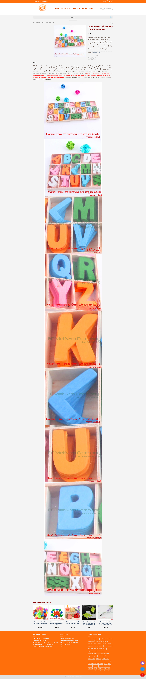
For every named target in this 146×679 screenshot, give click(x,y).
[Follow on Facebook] (104, 1)
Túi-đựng (100, 668)
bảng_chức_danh (97, 643)
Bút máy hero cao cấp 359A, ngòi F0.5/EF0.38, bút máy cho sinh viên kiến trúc (105, 624)
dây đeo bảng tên (92, 646)
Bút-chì (106, 641)
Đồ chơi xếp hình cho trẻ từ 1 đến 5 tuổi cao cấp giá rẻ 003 (56, 623)
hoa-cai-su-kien (91, 658)
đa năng (108, 670)
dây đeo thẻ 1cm (92, 648)
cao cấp (94, 55)
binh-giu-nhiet (91, 641)
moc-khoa (90, 661)
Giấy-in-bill (101, 656)
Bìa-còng (98, 641)
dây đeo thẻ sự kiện (92, 656)
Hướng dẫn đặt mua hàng (67, 638)
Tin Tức (84, 8)
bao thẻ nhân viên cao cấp (106, 638)
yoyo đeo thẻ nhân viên (93, 670)
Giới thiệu (76, 8)
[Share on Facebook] (89, 58)
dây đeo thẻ (100, 646)
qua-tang (90, 666)
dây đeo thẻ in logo (102, 651)
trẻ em (99, 55)
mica (108, 658)
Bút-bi (102, 641)
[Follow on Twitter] (109, 1)
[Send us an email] (112, 1)
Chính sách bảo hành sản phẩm (69, 640)
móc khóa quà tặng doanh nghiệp (95, 663)
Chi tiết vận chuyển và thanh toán (69, 642)
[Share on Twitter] (92, 58)
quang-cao (96, 666)
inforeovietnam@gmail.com (44, 646)
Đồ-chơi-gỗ (102, 670)
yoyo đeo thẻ (106, 668)
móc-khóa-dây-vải (98, 661)
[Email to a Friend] (94, 58)
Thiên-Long (102, 666)
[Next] (112, 618)
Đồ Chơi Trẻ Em (48, 22)
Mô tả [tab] (34, 62)
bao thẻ (97, 638)
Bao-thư (92, 638)
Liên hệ (90, 8)
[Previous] (33, 618)
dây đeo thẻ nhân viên (93, 653)
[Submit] (111, 17)
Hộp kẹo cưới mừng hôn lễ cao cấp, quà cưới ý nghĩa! (72, 622)
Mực (105, 663)
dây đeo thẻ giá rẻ (92, 651)
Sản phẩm (67, 8)
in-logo (103, 658)
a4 (88, 638)
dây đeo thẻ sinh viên (104, 653)
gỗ (96, 55)
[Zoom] (55, 55)
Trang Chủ (59, 8)
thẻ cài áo (108, 666)
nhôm (109, 663)
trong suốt (90, 668)
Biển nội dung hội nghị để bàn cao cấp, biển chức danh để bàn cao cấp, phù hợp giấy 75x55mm (89, 624)
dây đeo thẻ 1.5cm (108, 646)
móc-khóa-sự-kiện (107, 661)
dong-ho (109, 643)
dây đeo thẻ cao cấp (101, 648)
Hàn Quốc (98, 658)
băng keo (90, 643)
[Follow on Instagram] (107, 1)
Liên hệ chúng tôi (65, 644)
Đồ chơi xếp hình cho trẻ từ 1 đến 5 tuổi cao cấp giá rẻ (40, 622)
